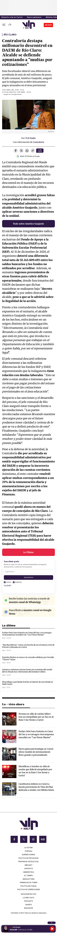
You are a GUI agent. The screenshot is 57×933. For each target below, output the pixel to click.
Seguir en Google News (13, 94)
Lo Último (28, 552)
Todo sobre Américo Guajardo (28, 223)
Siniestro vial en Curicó (11, 17)
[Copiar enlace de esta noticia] (33, 151)
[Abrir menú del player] (51, 923)
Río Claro (10, 35)
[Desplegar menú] (4, 25)
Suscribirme (28, 577)
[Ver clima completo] (10, 25)
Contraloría (38, 142)
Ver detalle (7, 585)
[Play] (52, 928)
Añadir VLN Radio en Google (30, 156)
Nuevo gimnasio (34, 17)
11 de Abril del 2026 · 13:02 (13, 90)
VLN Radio (30, 138)
